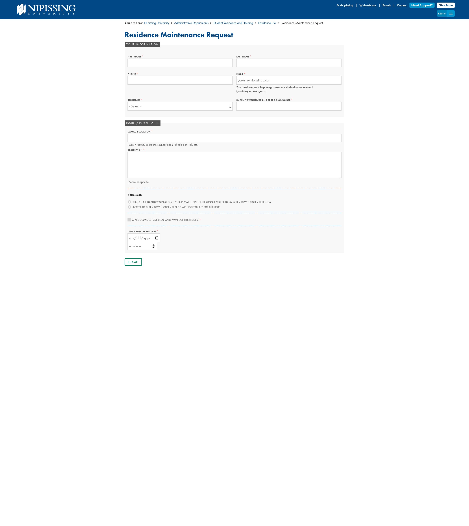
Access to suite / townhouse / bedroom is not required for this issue (176, 207)
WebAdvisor (367, 5)
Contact (402, 5)
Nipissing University (156, 23)
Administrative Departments (191, 23)
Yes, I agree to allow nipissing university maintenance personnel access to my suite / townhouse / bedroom (202, 202)
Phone (138, 74)
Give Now (446, 5)
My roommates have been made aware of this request (166, 219)
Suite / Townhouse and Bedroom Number (270, 100)
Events (387, 5)
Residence (140, 100)
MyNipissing (345, 5)
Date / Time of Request (148, 231)
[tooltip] (157, 123)
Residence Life (267, 23)
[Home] (46, 9)
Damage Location (146, 131)
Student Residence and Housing (233, 23)
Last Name (249, 56)
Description (142, 150)
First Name (141, 56)
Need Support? (422, 5)
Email (246, 74)
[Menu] (451, 13)
